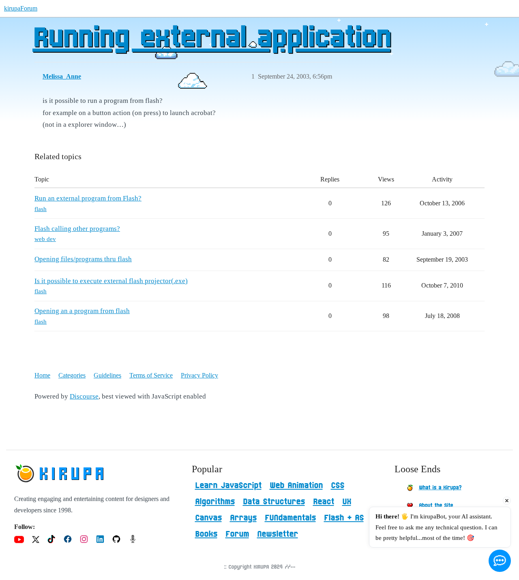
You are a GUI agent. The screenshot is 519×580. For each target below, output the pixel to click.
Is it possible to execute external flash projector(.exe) (111, 281)
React (323, 502)
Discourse (84, 396)
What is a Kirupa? (440, 487)
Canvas (208, 518)
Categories (72, 375)
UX (346, 502)
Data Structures (274, 502)
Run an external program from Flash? (88, 198)
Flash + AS (344, 518)
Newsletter (277, 534)
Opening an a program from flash (82, 311)
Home (42, 375)
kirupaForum (20, 8)
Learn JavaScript (228, 485)
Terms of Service (151, 375)
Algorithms (215, 502)
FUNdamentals (290, 518)
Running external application (211, 38)
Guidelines (107, 375)
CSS (337, 485)
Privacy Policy (199, 375)
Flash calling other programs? (77, 228)
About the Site (436, 505)
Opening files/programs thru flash (83, 259)
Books (206, 534)
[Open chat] (500, 561)
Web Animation (296, 485)
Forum (237, 534)
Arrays (243, 518)
